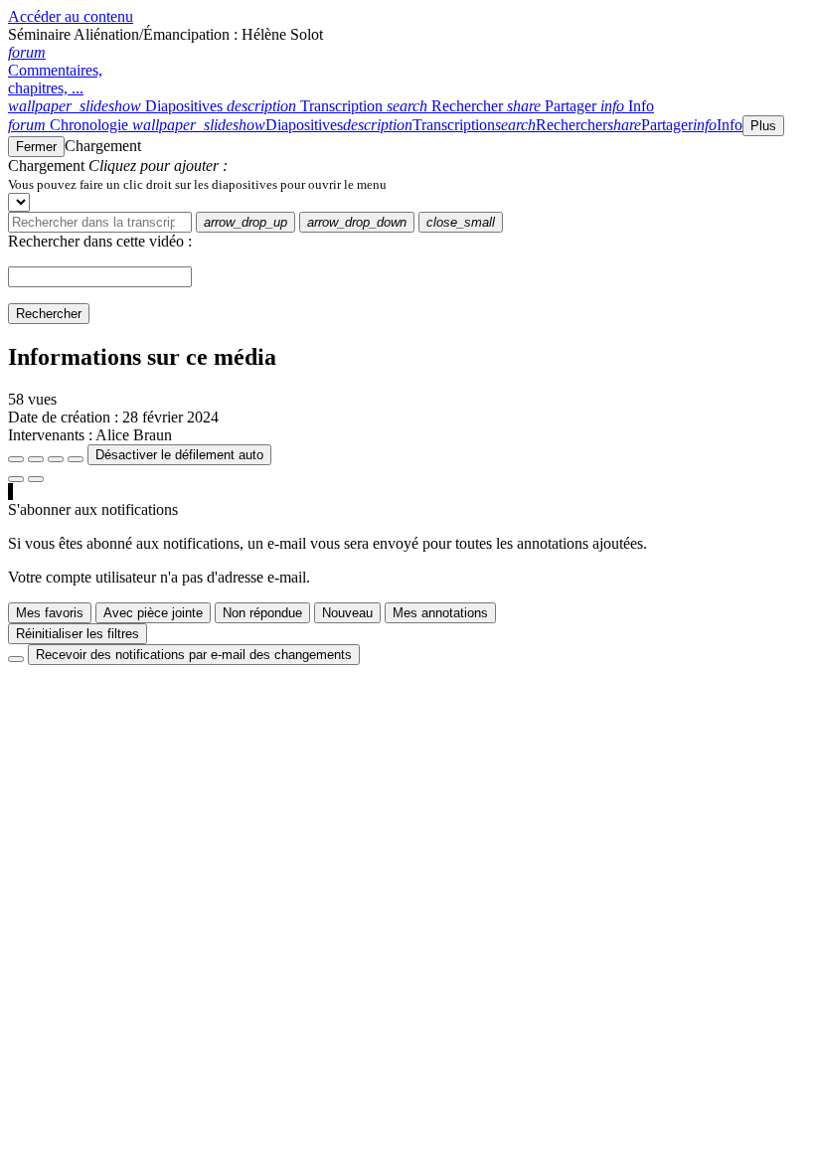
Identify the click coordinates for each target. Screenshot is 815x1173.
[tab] (117, 105)
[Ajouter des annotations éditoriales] (36, 479)
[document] (407, 184)
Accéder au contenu (70, 16)
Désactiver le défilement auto (179, 454)
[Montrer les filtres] (36, 459)
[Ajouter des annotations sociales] (16, 479)
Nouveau (347, 612)
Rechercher (49, 313)
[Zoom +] (75, 459)
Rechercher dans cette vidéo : (100, 241)
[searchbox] (100, 222)
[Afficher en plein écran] (16, 459)
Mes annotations (440, 612)
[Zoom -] (56, 459)
